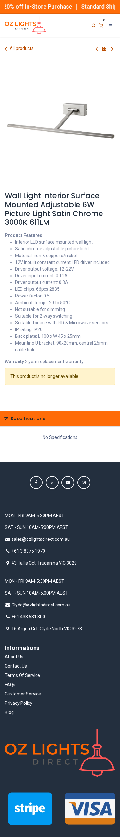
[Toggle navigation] (110, 25)
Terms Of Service (22, 675)
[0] (101, 25)
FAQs (10, 684)
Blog (9, 712)
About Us (14, 656)
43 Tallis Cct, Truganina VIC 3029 (44, 562)
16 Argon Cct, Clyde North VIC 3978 (47, 628)
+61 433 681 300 (28, 616)
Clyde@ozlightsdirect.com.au (41, 604)
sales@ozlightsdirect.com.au (41, 539)
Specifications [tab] (27, 418)
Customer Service (23, 693)
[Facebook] (36, 482)
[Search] (94, 25)
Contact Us (16, 666)
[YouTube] (67, 482)
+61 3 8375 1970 (28, 551)
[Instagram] (83, 482)
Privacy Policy (18, 703)
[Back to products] (104, 48)
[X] (52, 482)
